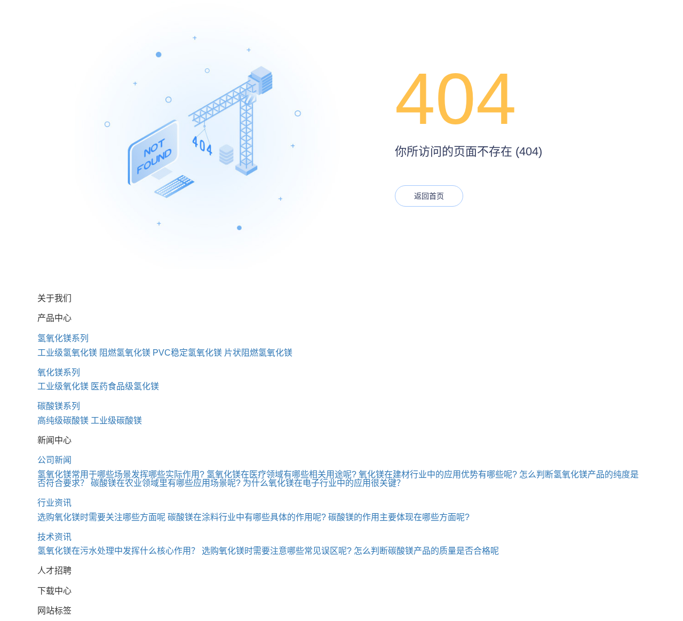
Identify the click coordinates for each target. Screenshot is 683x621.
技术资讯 (54, 536)
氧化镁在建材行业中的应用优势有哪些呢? (438, 474)
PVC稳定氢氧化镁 (187, 352)
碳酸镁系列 (58, 406)
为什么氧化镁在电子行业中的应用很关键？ (324, 483)
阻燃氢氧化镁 (124, 352)
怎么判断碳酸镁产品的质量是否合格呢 (426, 550)
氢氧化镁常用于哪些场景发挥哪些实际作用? (120, 474)
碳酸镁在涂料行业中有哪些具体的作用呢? (247, 517)
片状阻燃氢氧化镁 (258, 352)
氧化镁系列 (58, 372)
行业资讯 (54, 502)
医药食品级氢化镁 (125, 386)
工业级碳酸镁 (116, 420)
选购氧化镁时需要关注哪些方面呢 (101, 517)
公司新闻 (54, 460)
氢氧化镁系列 (63, 338)
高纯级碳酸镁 (63, 420)
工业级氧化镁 (63, 386)
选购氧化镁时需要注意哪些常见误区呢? (277, 550)
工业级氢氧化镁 (67, 352)
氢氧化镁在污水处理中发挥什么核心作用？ (118, 550)
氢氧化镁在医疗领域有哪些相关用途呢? (281, 474)
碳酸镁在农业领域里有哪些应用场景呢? (166, 483)
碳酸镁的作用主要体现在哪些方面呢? (399, 517)
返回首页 (429, 196)
